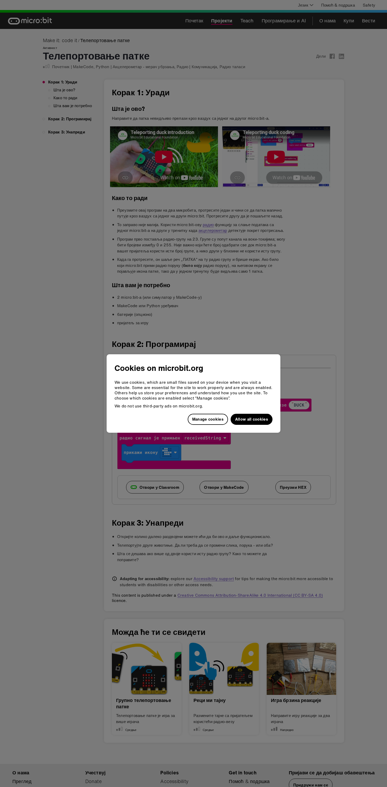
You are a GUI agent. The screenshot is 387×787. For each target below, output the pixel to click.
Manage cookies (208, 419)
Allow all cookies (251, 419)
